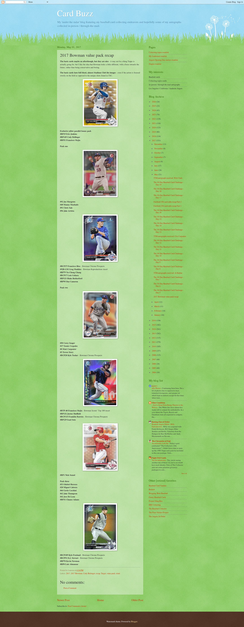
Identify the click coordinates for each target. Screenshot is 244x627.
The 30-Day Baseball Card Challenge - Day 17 (169, 196)
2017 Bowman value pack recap (166, 296)
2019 (154, 131)
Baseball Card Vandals (157, 485)
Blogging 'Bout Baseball (158, 493)
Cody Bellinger (89, 573)
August (157, 161)
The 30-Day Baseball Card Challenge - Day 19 (169, 183)
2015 (154, 324)
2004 (154, 372)
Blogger (134, 621)
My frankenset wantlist (158, 56)
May (156, 174)
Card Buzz (75, 13)
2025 (154, 106)
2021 (154, 123)
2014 (154, 329)
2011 (154, 342)
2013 (154, 333)
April (156, 302)
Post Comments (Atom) (77, 606)
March (157, 306)
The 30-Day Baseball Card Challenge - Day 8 (169, 267)
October (157, 152)
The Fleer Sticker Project (158, 512)
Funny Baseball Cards (157, 497)
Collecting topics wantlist (159, 52)
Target (103, 573)
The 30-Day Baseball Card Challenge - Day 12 (169, 241)
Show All (184, 473)
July (156, 165)
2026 (154, 101)
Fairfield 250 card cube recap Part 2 (167, 201)
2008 (154, 355)
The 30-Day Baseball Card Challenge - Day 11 (169, 248)
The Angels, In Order (157, 516)
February (158, 310)
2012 (154, 337)
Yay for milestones (159, 460)
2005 (154, 368)
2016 (154, 320)
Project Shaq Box (156, 501)
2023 (154, 114)
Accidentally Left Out (160, 443)
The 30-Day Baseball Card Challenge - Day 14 (169, 224)
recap (98, 573)
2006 (154, 363)
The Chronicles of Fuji (161, 441)
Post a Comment (70, 588)
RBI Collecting (155, 504)
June (156, 170)
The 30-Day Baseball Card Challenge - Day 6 (169, 284)
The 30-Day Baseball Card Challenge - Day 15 (169, 217)
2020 (154, 127)
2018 (154, 136)
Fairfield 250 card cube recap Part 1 (167, 206)
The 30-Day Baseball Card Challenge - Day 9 (169, 261)
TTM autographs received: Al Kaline (168, 273)
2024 (154, 110)
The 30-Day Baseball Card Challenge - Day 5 (169, 291)
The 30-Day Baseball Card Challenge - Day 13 (169, 230)
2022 (154, 119)
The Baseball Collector (158, 508)
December (158, 144)
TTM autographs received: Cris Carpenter (170, 236)
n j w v (154, 386)
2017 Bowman (76, 573)
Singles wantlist (155, 63)
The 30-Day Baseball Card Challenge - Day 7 (169, 278)
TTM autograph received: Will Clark (168, 178)
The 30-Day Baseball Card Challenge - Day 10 (169, 254)
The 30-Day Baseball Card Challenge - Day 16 (169, 211)
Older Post (137, 600)
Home (100, 600)
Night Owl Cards (159, 457)
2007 (154, 359)
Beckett (152, 489)
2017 (68, 573)
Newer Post (63, 600)
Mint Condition (158, 402)
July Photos (156, 388)
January (157, 315)
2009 (154, 350)
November (158, 148)
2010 (154, 346)
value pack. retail (113, 573)
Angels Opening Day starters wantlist (163, 60)
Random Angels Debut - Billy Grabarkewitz (163, 425)
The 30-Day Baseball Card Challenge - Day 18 (169, 189)
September (158, 157)
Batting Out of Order (161, 421)
